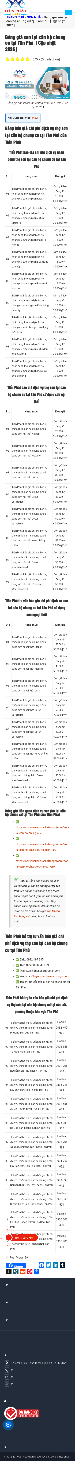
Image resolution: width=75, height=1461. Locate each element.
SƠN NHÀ (34, 17)
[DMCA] (21, 1413)
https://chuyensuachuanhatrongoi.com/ (41, 1456)
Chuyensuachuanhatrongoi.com (50, 976)
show (35, 118)
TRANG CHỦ (15, 17)
